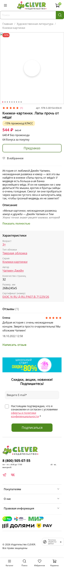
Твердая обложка (14, 253)
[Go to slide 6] (14, 101)
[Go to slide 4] (9, 101)
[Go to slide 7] (16, 101)
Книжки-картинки (13, 28)
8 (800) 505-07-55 (16, 460)
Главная (7, 24)
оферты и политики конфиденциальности (25, 414)
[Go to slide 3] (7, 101)
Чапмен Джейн (13, 270)
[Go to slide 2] (5, 101)
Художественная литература (35, 24)
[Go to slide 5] (11, 101)
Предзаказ (32, 148)
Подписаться (32, 427)
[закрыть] (60, 541)
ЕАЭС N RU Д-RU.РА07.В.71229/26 (25, 297)
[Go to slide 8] (18, 101)
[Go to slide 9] (21, 101)
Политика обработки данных (52, 541)
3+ (4, 244)
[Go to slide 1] (2, 101)
